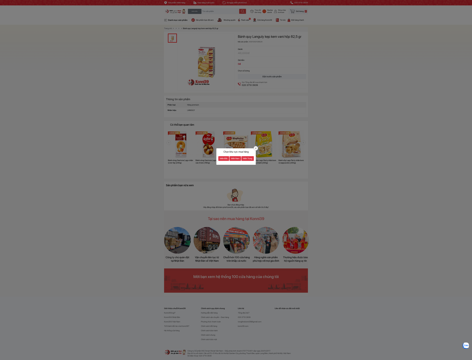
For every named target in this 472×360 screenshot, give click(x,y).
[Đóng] (256, 148)
